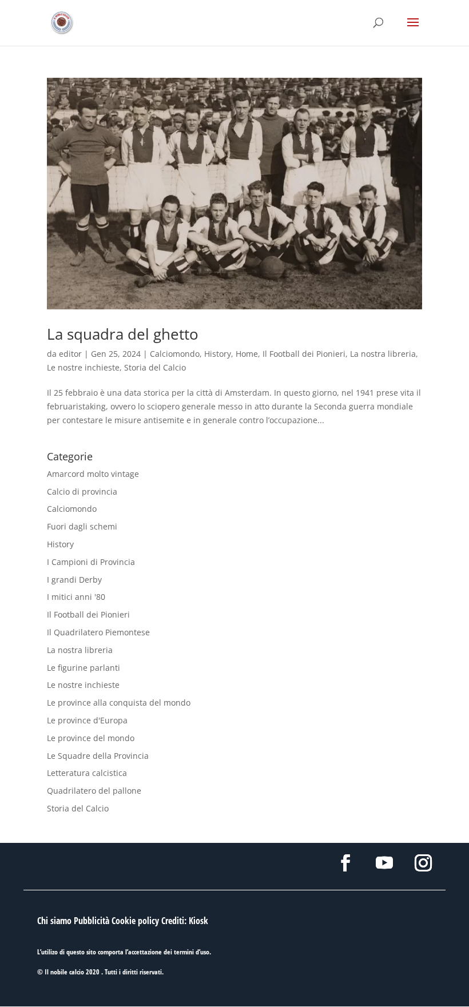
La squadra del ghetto (122, 334)
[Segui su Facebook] (345, 863)
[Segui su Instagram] (423, 863)
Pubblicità (91, 920)
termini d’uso (191, 952)
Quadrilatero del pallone (94, 790)
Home (247, 353)
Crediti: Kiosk (184, 920)
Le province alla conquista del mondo (118, 702)
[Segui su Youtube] (384, 863)
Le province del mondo (90, 738)
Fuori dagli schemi (82, 526)
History (217, 353)
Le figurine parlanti (83, 667)
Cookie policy (135, 920)
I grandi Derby (74, 579)
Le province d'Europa (87, 720)
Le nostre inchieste (83, 367)
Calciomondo (175, 353)
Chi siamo (54, 920)
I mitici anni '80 (76, 596)
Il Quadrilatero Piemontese (98, 632)
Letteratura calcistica (87, 772)
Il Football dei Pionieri (304, 353)
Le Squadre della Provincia (98, 755)
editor (70, 353)
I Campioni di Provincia (91, 561)
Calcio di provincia (82, 491)
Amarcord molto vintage (93, 473)
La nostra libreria (383, 353)
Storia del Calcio (155, 367)
